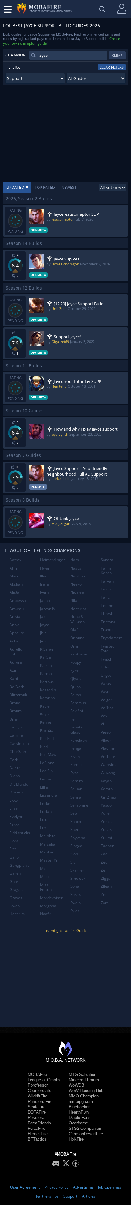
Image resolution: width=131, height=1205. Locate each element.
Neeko (76, 584)
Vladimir (108, 748)
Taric (105, 597)
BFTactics (37, 1139)
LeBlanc (47, 763)
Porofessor (38, 1085)
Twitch (106, 659)
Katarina (47, 698)
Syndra (107, 560)
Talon (106, 589)
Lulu (43, 819)
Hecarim (17, 914)
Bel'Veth (17, 686)
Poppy (75, 662)
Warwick (108, 764)
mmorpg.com (81, 1101)
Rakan (75, 694)
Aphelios (17, 632)
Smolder (77, 878)
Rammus (78, 703)
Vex (104, 716)
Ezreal (15, 824)
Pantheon (78, 654)
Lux (43, 828)
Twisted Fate (107, 648)
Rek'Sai (76, 711)
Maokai (46, 852)
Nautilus (77, 576)
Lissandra (48, 795)
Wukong (108, 772)
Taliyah (107, 581)
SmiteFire (36, 1106)
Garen (15, 873)
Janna (45, 600)
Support (70, 1196)
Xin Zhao (108, 797)
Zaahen (107, 845)
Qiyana (76, 678)
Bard (14, 678)
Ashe (14, 641)
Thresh (107, 613)
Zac (104, 854)
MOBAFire (37, 1074)
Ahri (13, 568)
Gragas (16, 889)
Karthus (47, 681)
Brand (15, 703)
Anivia (15, 616)
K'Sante (46, 649)
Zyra (105, 902)
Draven (16, 792)
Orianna (77, 638)
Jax (42, 616)
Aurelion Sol (17, 652)
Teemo (107, 605)
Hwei (44, 568)
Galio (14, 857)
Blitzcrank (18, 694)
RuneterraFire (40, 1101)
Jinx (43, 641)
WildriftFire (37, 1096)
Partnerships (47, 1196)
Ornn (74, 646)
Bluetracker (79, 1106)
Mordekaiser (51, 897)
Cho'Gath (18, 751)
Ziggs (105, 878)
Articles (88, 1196)
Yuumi (106, 837)
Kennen (46, 722)
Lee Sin (46, 771)
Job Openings (109, 1187)
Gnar (14, 881)
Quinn (75, 686)
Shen (74, 829)
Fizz (13, 849)
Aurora (16, 662)
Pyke (74, 670)
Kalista (46, 665)
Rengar (76, 748)
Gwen (15, 906)
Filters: (12, 67)
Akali (14, 576)
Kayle (45, 706)
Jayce (44, 625)
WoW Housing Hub (86, 1090)
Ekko (14, 800)
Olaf (74, 629)
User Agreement (25, 1187)
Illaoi (44, 576)
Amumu (17, 608)
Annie (15, 625)
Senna (75, 797)
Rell (73, 719)
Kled (44, 746)
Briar (14, 719)
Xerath (107, 789)
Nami (75, 560)
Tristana (108, 621)
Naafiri (46, 914)
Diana (15, 776)
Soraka (76, 894)
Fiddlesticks (20, 832)
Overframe (78, 1123)
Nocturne (78, 608)
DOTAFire (37, 1112)
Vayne (106, 691)
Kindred (47, 738)
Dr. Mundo (19, 784)
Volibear (108, 756)
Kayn (44, 714)
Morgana (48, 906)
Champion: (16, 55)
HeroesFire (38, 1133)
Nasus (75, 568)
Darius (15, 767)
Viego (106, 732)
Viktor (106, 740)
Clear (117, 55)
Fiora (14, 841)
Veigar (106, 699)
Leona (45, 779)
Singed (76, 845)
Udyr (105, 667)
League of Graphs (44, 1079)
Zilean (106, 886)
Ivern (44, 592)
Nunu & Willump (77, 619)
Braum (16, 711)
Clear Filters (112, 67)
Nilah (74, 600)
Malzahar (48, 844)
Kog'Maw (48, 754)
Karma (46, 673)
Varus (106, 683)
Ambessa (18, 600)
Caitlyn (16, 727)
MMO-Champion (84, 1096)
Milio (44, 876)
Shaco (75, 821)
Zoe (104, 894)
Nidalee (77, 592)
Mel (43, 868)
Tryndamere (112, 638)
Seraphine (79, 805)
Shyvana (77, 837)
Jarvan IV (47, 608)
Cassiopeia (19, 743)
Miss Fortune (47, 887)
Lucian (46, 811)
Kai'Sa (45, 657)
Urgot (106, 675)
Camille (16, 735)
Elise (14, 808)
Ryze (74, 772)
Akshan (16, 584)
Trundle (107, 629)
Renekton (78, 740)
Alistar (15, 592)
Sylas (74, 910)
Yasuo (106, 805)
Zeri (104, 870)
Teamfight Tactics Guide (65, 930)
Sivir (74, 862)
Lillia (44, 787)
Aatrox (15, 560)
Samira (76, 781)
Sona (74, 886)
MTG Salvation (82, 1074)
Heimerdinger (52, 560)
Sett (73, 813)
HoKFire (76, 1139)
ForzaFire (36, 1128)
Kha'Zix (46, 730)
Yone (105, 813)
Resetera (36, 1117)
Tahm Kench (106, 570)
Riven (75, 756)
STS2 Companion (85, 1128)
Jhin (43, 632)
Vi (102, 724)
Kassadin (48, 690)
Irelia (44, 584)
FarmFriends (39, 1123)
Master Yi (48, 860)
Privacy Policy (56, 1187)
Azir (13, 670)
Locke (45, 803)
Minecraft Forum (84, 1079)
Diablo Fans (80, 1117)
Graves (16, 897)
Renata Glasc (76, 729)
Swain (75, 902)
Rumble (77, 764)
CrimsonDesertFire (86, 1133)
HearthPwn (79, 1112)
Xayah (106, 781)
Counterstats (39, 1090)
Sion (74, 854)
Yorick (106, 821)
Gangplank (19, 865)
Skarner (77, 870)
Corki (14, 759)
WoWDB (76, 1085)
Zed (104, 862)
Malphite (48, 836)
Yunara (107, 829)
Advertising (83, 1187)
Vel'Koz (107, 707)
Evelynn (16, 816)
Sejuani (76, 789)
